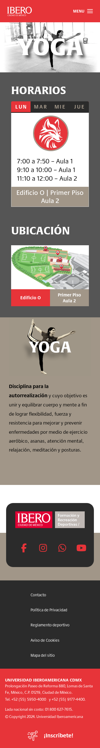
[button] (82, 11)
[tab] (21, 107)
